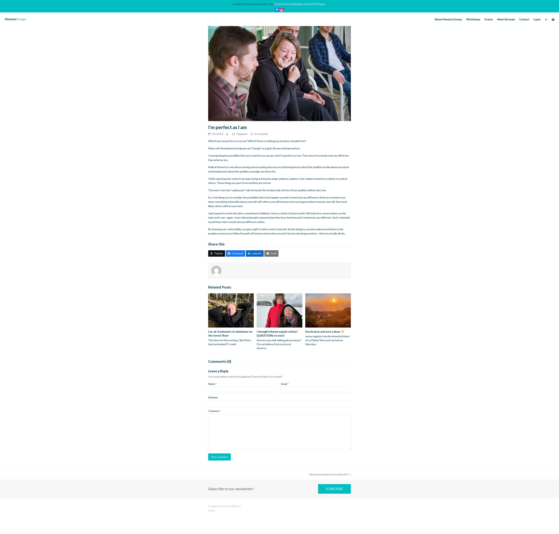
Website (213, 397)
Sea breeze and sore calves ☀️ (324, 331)
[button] (553, 19)
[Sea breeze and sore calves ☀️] (328, 310)
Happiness (242, 134)
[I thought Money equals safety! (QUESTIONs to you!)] (279, 310)
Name (212, 383)
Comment (214, 411)
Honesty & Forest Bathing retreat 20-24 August (300, 4)
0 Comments (261, 134)
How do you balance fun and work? (328, 475)
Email (285, 383)
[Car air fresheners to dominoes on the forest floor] (231, 310)
